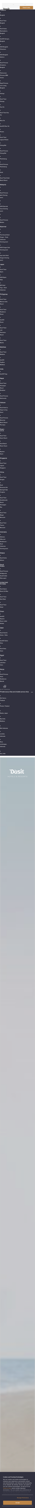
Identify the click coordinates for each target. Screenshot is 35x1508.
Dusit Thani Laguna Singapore (3, 465)
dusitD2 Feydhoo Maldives (2, 362)
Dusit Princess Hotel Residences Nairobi (4, 678)
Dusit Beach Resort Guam (3, 445)
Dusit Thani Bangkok (3, 22)
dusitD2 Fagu (3, 374)
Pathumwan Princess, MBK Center (4, 75)
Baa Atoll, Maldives (2, 720)
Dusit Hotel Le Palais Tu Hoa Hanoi (4, 410)
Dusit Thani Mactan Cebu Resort (3, 302)
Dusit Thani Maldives (3, 353)
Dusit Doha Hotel (3, 650)
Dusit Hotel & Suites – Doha (4, 634)
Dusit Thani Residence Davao (3, 312)
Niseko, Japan (4, 713)
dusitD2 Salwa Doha (4, 642)
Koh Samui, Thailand (3, 699)
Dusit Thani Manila (3, 341)
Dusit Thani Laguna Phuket (4, 138)
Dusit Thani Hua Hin (4, 114)
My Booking (30, 4)
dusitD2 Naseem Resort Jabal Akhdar (3, 620)
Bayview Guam (2, 452)
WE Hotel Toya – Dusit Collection (3, 288)
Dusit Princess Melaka (4, 221)
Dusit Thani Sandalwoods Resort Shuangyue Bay (3, 502)
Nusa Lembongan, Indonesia (3, 744)
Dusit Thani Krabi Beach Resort (5, 179)
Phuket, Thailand (4, 706)
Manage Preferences (23, 1497)
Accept (18, 1502)
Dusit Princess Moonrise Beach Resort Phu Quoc (4, 421)
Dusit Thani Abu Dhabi (3, 598)
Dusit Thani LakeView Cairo (3, 663)
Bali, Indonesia (4, 728)
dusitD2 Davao (2, 321)
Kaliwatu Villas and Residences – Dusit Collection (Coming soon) (4, 542)
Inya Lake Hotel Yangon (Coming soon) (4, 258)
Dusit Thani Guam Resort (3, 437)
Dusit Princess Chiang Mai (4, 152)
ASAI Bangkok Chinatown (4, 48)
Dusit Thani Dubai (3, 606)
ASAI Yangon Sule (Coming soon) (5, 248)
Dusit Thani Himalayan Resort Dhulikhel (3, 387)
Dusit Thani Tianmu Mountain (3, 525)
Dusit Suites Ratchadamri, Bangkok (3, 31)
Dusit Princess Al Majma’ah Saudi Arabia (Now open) (4, 575)
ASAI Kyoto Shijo (3, 278)
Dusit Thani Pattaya (3, 100)
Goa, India (2, 753)
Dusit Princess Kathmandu (4, 397)
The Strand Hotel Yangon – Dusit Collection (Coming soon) (5, 238)
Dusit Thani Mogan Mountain (3, 515)
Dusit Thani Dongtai (3, 478)
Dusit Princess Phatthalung (4, 165)
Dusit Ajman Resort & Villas (4, 590)
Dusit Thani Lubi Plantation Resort (3, 331)
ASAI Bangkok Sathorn (4, 56)
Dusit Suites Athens (3, 559)
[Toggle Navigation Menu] (3, 8)
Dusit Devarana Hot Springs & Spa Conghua (4, 489)
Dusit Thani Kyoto (3, 270)
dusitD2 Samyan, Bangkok (4, 40)
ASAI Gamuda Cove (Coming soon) (4, 209)
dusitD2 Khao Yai (4, 126)
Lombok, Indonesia (2, 735)
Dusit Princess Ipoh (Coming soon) (4, 195)
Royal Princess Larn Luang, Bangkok (4, 85)
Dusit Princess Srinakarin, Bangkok (4, 65)
